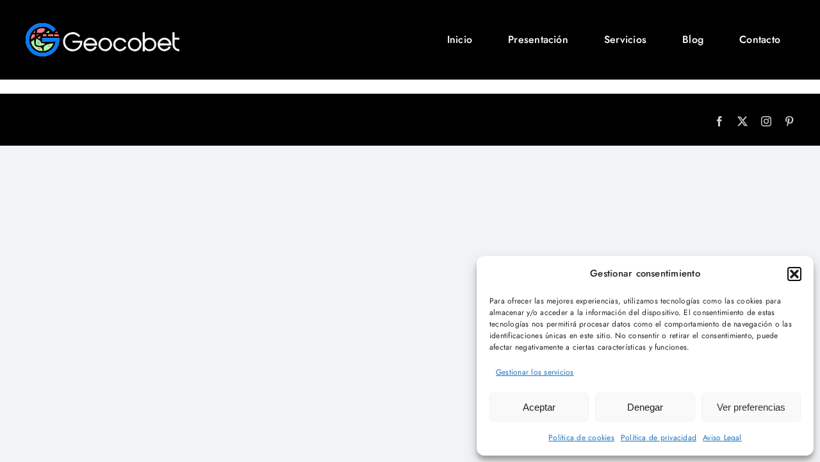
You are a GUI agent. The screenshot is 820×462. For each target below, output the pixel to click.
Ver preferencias (751, 407)
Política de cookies (581, 437)
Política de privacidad (658, 437)
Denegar (645, 407)
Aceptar (539, 407)
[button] (794, 274)
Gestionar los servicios (535, 372)
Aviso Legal (722, 437)
